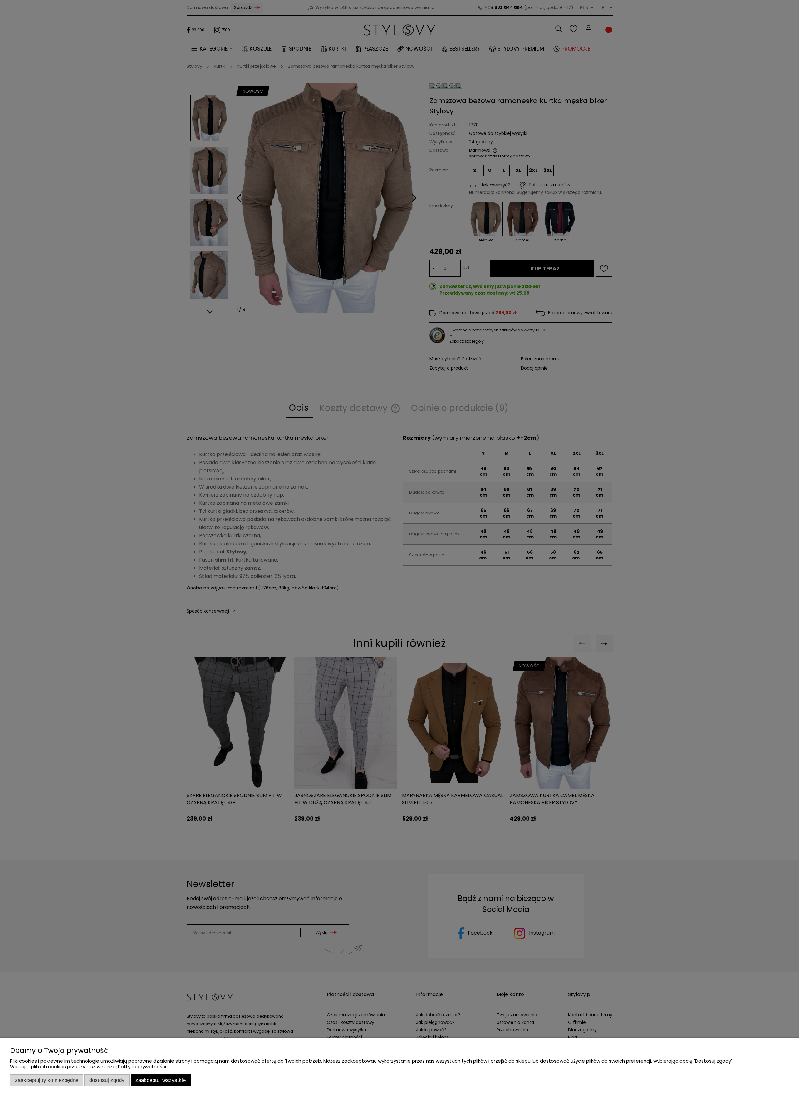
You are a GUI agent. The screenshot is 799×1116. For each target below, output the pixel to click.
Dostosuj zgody (107, 1080)
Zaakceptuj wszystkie (160, 1080)
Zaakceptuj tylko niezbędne (46, 1080)
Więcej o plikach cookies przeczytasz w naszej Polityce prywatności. (88, 1066)
